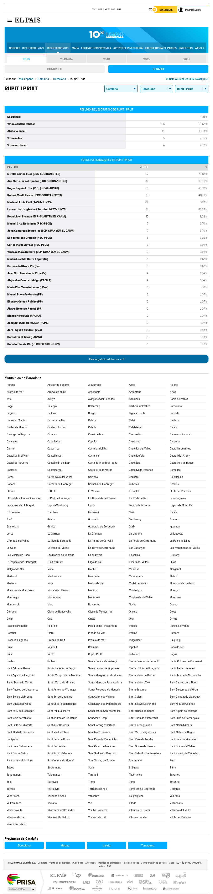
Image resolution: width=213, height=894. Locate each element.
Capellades (53, 441)
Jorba (10, 533)
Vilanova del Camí (139, 810)
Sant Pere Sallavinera (19, 746)
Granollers (13, 526)
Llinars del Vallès (139, 562)
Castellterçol (54, 469)
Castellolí (12, 469)
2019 (26, 59)
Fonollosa (52, 512)
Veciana (52, 803)
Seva (173, 760)
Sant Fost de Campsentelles (104, 710)
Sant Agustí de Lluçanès (21, 675)
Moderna (76, 888)
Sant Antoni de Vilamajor (61, 689)
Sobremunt (54, 767)
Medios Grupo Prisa (21, 889)
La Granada (95, 533)
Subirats (134, 767)
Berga (91, 413)
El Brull (51, 491)
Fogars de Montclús (181, 505)
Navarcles (94, 604)
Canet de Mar (96, 434)
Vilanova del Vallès (180, 810)
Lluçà (173, 562)
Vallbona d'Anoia (57, 795)
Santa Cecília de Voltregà (103, 661)
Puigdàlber (135, 640)
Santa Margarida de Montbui (63, 675)
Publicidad (77, 862)
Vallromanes (14, 803)
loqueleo (150, 888)
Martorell (12, 576)
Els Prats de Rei (138, 498)
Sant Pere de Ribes (58, 739)
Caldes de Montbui (17, 427)
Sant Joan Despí (97, 717)
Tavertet (175, 774)
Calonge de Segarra (18, 434)
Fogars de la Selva (139, 505)
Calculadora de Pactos (161, 48)
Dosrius (174, 484)
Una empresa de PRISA (21, 879)
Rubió (50, 654)
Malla (50, 569)
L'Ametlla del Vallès (18, 540)
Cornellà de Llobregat (100, 484)
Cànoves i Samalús (181, 434)
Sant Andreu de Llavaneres (22, 689)
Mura (50, 604)
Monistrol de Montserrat (21, 590)
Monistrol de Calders (182, 583)
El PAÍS (58, 875)
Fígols (91, 505)
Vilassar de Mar (138, 817)
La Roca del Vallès (58, 547)
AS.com (150, 875)
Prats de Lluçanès (17, 640)
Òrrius (173, 618)
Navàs (132, 604)
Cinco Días (114, 882)
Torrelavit (53, 788)
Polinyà (133, 632)
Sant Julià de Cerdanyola (184, 717)
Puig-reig (175, 640)
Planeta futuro (161, 882)
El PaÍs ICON (114, 888)
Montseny (175, 597)
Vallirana (175, 795)
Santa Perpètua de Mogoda (104, 689)
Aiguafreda (94, 384)
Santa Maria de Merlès (20, 682)
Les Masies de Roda (18, 554)
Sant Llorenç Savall (140, 725)
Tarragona (147, 845)
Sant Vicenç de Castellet (184, 753)
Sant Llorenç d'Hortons (101, 725)
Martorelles (54, 576)
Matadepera (136, 576)
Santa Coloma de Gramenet (186, 661)
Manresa (134, 569)
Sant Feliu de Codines (182, 703)
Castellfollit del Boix (58, 462)
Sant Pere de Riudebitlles (103, 739)
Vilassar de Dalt (97, 817)
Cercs (10, 476)
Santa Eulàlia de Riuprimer (103, 668)
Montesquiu (135, 590)
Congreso (54, 69)
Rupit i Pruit (95, 654)
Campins (52, 434)
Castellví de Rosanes (141, 469)
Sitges (10, 767)
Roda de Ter (177, 647)
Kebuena (176, 882)
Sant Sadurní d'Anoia (59, 753)
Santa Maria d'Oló (139, 682)
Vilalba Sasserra (97, 810)
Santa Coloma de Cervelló (144, 661)
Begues (11, 413)
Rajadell (52, 647)
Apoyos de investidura (128, 48)
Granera (174, 519)
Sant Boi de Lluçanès (59, 696)
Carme (11, 448)
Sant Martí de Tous (58, 732)
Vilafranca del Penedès (60, 810)
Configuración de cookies (154, 862)
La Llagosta (176, 533)
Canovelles (135, 434)
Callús (173, 427)
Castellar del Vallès (140, 448)
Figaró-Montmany (57, 505)
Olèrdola (12, 611)
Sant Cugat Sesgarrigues (62, 703)
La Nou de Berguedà (59, 540)
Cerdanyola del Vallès (59, 476)
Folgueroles (13, 512)
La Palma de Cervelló (100, 540)
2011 (186, 59)
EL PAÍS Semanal (146, 882)
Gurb (132, 526)
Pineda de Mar (96, 632)
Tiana (91, 781)
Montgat (174, 590)
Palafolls (52, 625)
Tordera (174, 781)
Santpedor (13, 739)
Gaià (131, 512)
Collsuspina (176, 476)
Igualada (175, 526)
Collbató (134, 476)
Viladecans (176, 803)
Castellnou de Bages (181, 462)
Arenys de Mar (15, 391)
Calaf (132, 420)
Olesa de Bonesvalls (59, 611)
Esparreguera (178, 498)
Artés (173, 391)
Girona (65, 845)
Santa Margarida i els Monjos (105, 675)
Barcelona (176, 406)
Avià (9, 399)
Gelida (51, 519)
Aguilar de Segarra (58, 384)
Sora (91, 767)
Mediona (12, 583)
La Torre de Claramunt (101, 547)
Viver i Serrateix (16, 824)
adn (164, 875)
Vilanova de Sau (16, 817)
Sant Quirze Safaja (17, 753)
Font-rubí (93, 512)
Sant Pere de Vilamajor (183, 739)
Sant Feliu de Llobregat (20, 710)
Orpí (131, 618)
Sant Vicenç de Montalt (60, 760)
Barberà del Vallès (139, 406)
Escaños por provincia (96, 48)
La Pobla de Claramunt (142, 540)
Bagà (10, 406)
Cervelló (93, 476)
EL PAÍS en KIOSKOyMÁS (189, 862)
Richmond (55, 888)
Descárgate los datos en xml (106, 359)
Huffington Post (63, 882)
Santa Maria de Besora (142, 675)
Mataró (174, 576)
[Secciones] (10, 20)
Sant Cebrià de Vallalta (101, 696)
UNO (86, 882)
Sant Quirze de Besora (142, 746)
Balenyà (52, 406)
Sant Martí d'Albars (181, 725)
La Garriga (53, 533)
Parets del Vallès (179, 625)
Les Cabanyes (137, 547)
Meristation (170, 888)
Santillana (97, 875)
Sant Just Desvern (58, 725)
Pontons (174, 632)
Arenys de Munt (56, 391)
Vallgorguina (136, 795)
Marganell (175, 569)
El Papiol (134, 491)
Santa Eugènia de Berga (61, 668)
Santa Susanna (138, 689)
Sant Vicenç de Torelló (101, 760)
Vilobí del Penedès (180, 817)
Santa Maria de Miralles (61, 682)
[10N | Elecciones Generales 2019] (106, 35)
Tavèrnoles (135, 774)
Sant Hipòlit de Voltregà (183, 710)
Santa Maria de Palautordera (105, 682)
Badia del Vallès (179, 399)
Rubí (9, 654)
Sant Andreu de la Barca (184, 682)
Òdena (173, 604)
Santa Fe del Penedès (182, 668)
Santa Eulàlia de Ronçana (144, 668)
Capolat (92, 441)
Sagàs (173, 654)
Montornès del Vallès (141, 597)
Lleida (106, 845)
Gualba (51, 526)
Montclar (93, 590)
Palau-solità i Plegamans (102, 625)
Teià (9, 781)
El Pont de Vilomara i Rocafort (24, 498)
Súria (173, 767)
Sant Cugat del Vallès (19, 703)
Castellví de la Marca (100, 469)
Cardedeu (134, 441)
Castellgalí (135, 462)
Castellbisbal (54, 455)
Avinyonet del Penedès (101, 399)
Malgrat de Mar (15, 569)
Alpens (174, 384)
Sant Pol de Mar (56, 746)
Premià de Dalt (56, 640)
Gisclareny (135, 519)
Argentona (135, 391)
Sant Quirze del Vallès (182, 746)
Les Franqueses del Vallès (185, 547)
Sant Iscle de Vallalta (19, 717)
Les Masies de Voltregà (60, 554)
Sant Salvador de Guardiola (145, 753)
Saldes (11, 661)
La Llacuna (135, 533)
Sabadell (134, 654)
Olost (173, 611)
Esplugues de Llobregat (20, 505)
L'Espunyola (95, 554)
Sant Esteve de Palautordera (104, 703)
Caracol (179, 875)
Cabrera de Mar (56, 420)
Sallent (51, 661)
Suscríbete (166, 9)
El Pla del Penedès (180, 491)
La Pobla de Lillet (180, 540)
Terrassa (52, 781)
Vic (90, 803)
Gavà (9, 519)
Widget (199, 48)
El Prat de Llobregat (59, 498)
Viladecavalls (14, 810)
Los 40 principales (78, 875)
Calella (92, 427)
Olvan (10, 618)
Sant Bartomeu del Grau (184, 689)
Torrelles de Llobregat (142, 788)
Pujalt (10, 647)
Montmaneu (54, 597)
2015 (146, 59)
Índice (102, 866)
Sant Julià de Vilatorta (19, 725)
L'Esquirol (134, 554)
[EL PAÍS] (28, 20)
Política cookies (131, 862)
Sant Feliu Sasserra (58, 710)
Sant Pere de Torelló (141, 739)
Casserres (53, 448)
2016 (106, 59)
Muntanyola (13, 604)
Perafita (11, 632)
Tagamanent (14, 774)
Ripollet (133, 647)
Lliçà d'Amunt (55, 562)
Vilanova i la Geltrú (58, 817)
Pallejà (133, 625)
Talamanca (54, 774)
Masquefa (94, 576)
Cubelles (134, 484)
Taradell (93, 774)
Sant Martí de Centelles (20, 732)
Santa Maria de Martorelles (185, 675)
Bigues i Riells (137, 413)
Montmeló (94, 597)
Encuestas (186, 48)
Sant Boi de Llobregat (19, 696)
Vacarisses (13, 795)
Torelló (11, 788)
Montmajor (13, 597)
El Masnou (94, 491)
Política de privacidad (109, 862)
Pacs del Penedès (17, 625)
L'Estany (175, 554)
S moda (132, 888)
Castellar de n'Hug (180, 448)
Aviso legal (90, 862)
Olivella (133, 611)
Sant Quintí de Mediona (101, 746)
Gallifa (173, 512)
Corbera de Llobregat (59, 484)
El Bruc (11, 491)
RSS (109, 866)
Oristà (91, 618)
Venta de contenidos (59, 862)
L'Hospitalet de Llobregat (21, 562)
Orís (49, 618)
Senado (158, 69)
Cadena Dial (130, 882)
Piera (50, 632)
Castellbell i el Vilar (18, 455)
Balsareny (94, 406)
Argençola (94, 391)
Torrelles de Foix (97, 788)
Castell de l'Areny (180, 455)
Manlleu (92, 569)
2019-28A (66, 59)
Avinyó (51, 399)
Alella (132, 384)
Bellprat (52, 413)
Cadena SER (137, 875)
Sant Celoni (135, 696)
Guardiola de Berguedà (101, 526)
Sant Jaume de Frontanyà (62, 717)
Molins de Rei (96, 583)
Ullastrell (175, 788)
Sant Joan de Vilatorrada (143, 717)
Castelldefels (136, 455)
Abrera (11, 384)
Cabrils (92, 420)
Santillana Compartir (119, 875)
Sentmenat (135, 760)
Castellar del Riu (97, 448)
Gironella (93, 519)
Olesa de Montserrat (100, 611)
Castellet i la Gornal (18, 462)
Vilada (132, 803)
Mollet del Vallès (138, 583)
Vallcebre (93, 795)
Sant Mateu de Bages (182, 732)
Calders (174, 420)
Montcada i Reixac (58, 590)
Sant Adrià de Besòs (18, 668)
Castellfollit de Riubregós (102, 462)
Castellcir (93, 455)
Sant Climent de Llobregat (185, 696)
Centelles (175, 469)
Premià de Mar (96, 640)
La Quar (11, 547)
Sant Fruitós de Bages (141, 710)
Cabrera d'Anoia (16, 420)
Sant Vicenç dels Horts (20, 760)
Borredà (174, 413)
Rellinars (93, 647)
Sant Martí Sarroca (99, 732)
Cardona (175, 441)
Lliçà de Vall (95, 562)
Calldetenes (136, 427)
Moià (50, 583)
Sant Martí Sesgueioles (142, 732)
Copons (11, 484)
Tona (132, 781)
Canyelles (12, 441)
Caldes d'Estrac (56, 427)
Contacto (42, 862)
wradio (98, 882)
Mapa (75, 48)
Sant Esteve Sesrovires (142, 703)
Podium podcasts (96, 888)
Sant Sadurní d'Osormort (102, 753)
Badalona (134, 399)
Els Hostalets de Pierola (102, 498)
